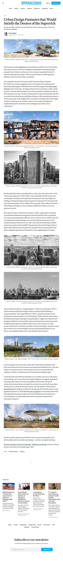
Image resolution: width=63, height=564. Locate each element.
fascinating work (9, 389)
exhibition (22, 67)
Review (23, 451)
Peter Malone (13, 33)
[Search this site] (3, 3)
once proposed (35, 391)
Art (5, 15)
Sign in (48, 3)
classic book (42, 230)
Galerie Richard (13, 451)
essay (56, 99)
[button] (51, 8)
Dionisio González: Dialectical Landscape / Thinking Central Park (25, 444)
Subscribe (56, 3)
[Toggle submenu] (53, 8)
